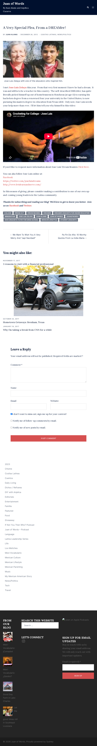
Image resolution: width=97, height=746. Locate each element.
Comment (16, 364)
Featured (9, 511)
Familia (8, 506)
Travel (8, 590)
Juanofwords (72, 216)
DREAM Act (19, 213)
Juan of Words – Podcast (17, 529)
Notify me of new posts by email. (29, 427)
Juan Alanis (12, 34)
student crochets (68, 220)
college (7, 213)
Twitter (27, 205)
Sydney (49, 741)
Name (14, 387)
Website (54, 401)
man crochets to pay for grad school (21, 220)
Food (7, 515)
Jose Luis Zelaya (26, 216)
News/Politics (64, 34)
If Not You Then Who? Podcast (19, 525)
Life (6, 543)
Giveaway (9, 520)
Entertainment (11, 501)
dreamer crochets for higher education (72, 213)
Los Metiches (11, 548)
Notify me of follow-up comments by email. (34, 420)
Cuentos (9, 478)
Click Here (83, 167)
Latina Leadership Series (16, 539)
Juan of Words (13, 4)
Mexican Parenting (14, 567)
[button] (88, 7)
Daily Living (10, 483)
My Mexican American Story (18, 576)
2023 (7, 464)
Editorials (9, 497)
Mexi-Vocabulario (13, 553)
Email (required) (71, 661)
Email (13, 401)
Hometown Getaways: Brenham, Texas (23, 322)
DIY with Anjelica (13, 492)
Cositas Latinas (48, 34)
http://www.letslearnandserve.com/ (22, 184)
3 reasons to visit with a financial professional (28, 264)
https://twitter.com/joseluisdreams (21, 181)
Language (9, 534)
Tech (7, 585)
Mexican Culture (12, 557)
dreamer (47, 213)
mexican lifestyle (49, 220)
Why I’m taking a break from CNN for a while (27, 329)
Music (7, 571)
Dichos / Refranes (13, 487)
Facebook (8, 177)
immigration (10, 216)
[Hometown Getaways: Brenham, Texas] (48, 290)
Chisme (8, 469)
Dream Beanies (34, 213)
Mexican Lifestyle (13, 562)
